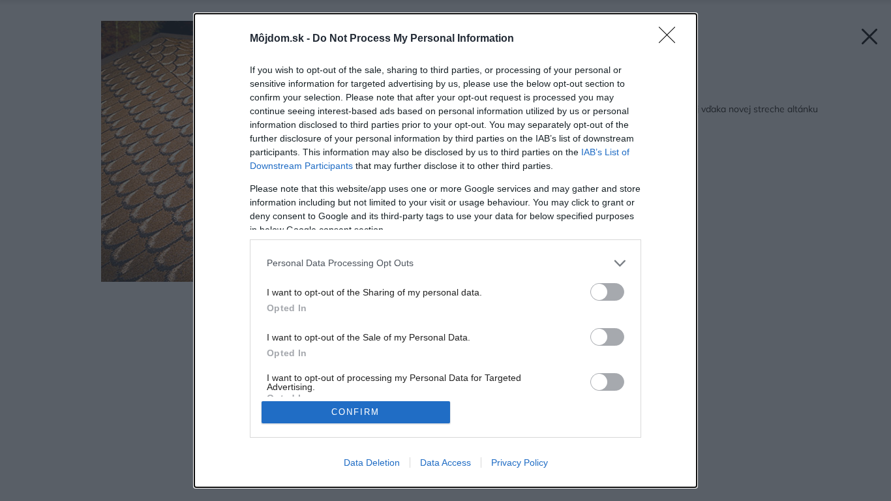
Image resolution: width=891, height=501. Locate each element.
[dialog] (445, 250)
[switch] (607, 292)
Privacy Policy (519, 462)
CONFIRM (355, 412)
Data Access (445, 462)
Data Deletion (372, 462)
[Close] (671, 39)
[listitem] (445, 263)
